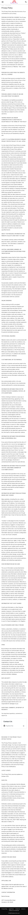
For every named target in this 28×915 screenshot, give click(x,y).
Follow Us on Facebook (14, 910)
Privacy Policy (4, 909)
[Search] (26, 2)
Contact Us (17, 909)
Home (2, 5)
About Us (23, 909)
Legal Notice (11, 909)
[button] (2, 2)
